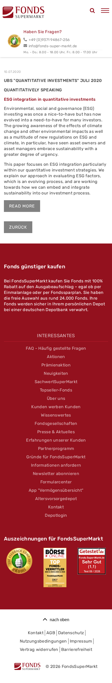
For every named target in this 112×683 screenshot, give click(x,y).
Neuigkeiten (56, 373)
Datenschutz (71, 632)
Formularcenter (56, 481)
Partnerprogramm (56, 448)
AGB (50, 632)
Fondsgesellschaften (56, 423)
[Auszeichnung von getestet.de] (92, 561)
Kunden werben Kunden (55, 406)
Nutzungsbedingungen (43, 641)
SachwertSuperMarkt (56, 381)
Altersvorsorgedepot (56, 498)
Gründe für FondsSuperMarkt (55, 456)
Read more (22, 206)
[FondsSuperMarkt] (23, 13)
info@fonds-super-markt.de (53, 46)
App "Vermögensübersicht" (56, 490)
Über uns (56, 398)
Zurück (18, 227)
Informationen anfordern (56, 465)
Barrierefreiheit (76, 649)
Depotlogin (56, 515)
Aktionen (56, 356)
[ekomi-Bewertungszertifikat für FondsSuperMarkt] (19, 561)
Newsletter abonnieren (56, 473)
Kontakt (56, 506)
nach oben (59, 619)
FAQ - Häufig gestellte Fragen (56, 348)
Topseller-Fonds (56, 390)
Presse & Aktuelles (56, 431)
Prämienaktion (56, 365)
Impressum (81, 641)
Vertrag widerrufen (39, 649)
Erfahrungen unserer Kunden (56, 440)
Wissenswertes (56, 415)
